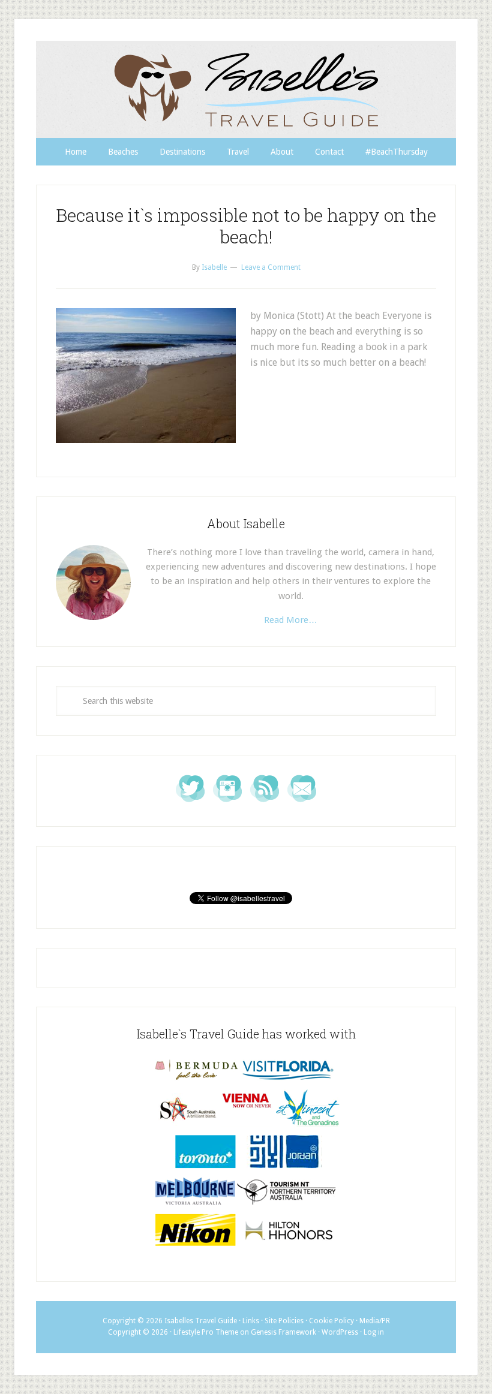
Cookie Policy (331, 1321)
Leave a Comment (271, 267)
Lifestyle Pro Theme (205, 1332)
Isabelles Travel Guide (246, 89)
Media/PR (374, 1321)
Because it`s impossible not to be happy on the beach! (246, 225)
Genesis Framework (283, 1332)
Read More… (290, 620)
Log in (374, 1332)
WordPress (340, 1332)
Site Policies (284, 1321)
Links (250, 1321)
